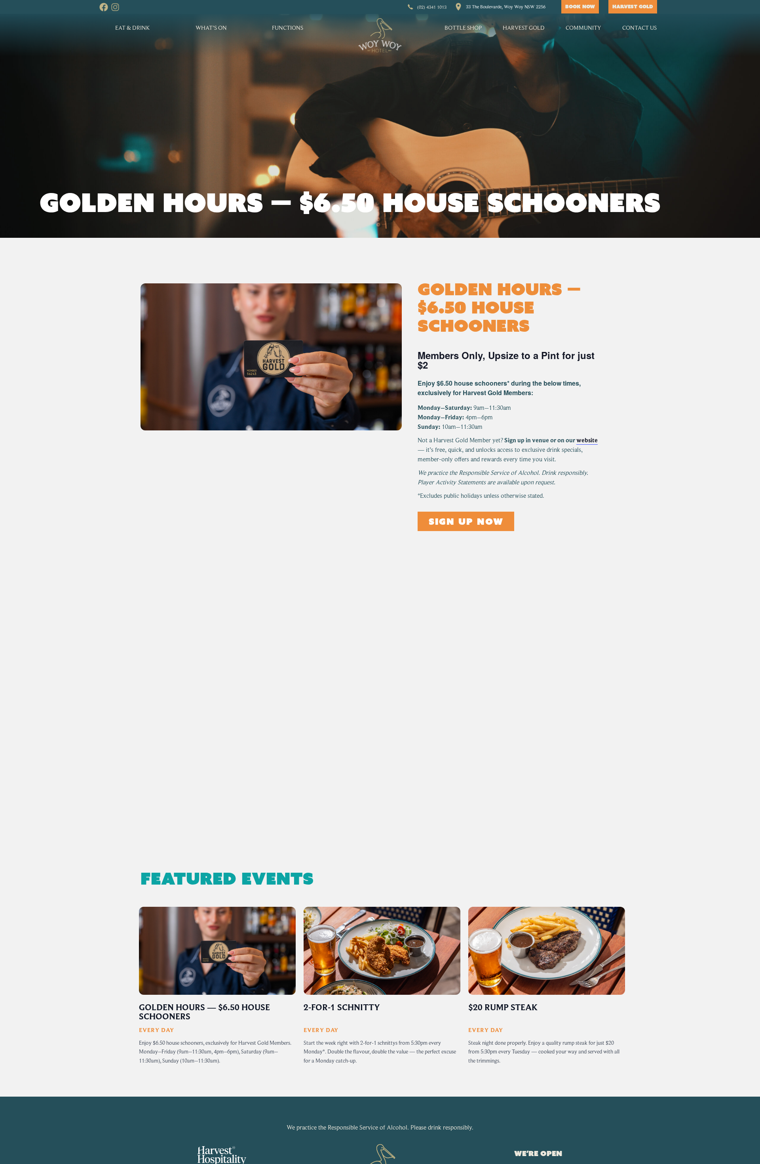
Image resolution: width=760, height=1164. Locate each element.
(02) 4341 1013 (431, 7)
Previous (136, 991)
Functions (287, 27)
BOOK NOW (580, 7)
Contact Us (639, 27)
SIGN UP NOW (466, 521)
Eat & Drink (132, 27)
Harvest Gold (524, 27)
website (587, 440)
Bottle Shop (463, 27)
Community (583, 27)
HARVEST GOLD (632, 7)
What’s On (211, 27)
